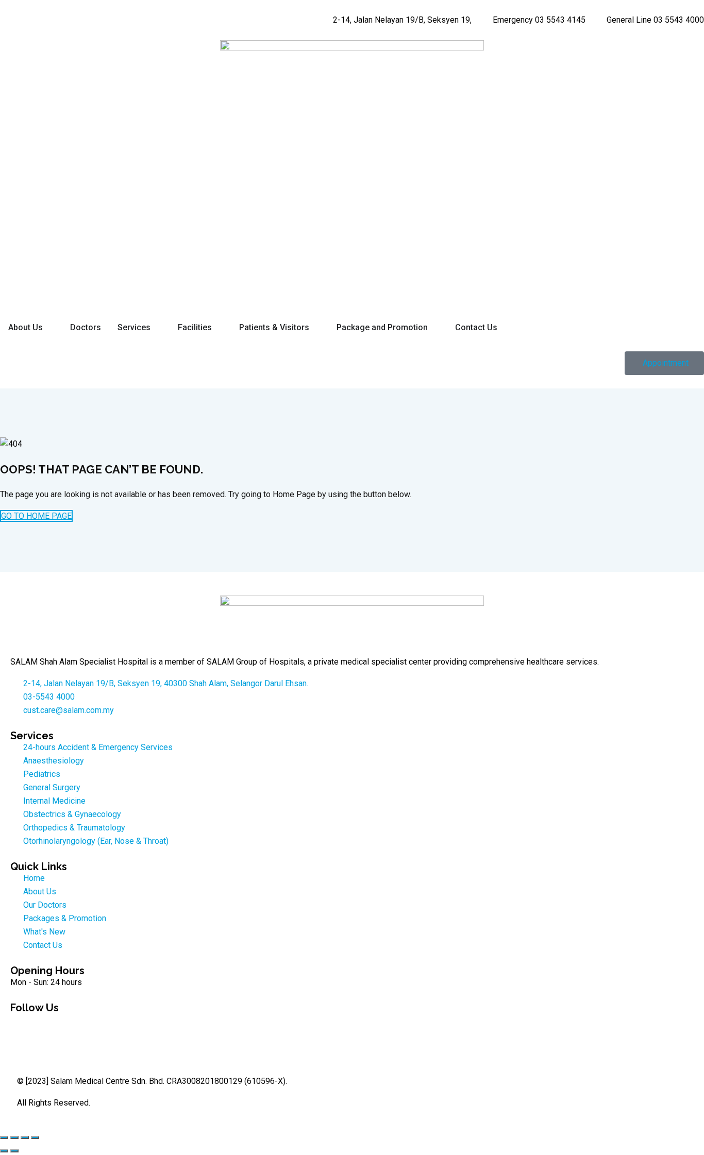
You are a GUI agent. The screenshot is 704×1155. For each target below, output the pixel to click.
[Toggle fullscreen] (14, 1137)
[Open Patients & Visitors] (316, 327)
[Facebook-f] (23, 1026)
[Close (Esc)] (35, 1137)
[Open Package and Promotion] (434, 327)
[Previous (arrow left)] (4, 1150)
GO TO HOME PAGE (36, 516)
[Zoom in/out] (4, 1137)
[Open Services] (157, 327)
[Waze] (134, 1026)
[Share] (25, 1137)
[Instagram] (51, 1026)
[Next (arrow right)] (14, 1150)
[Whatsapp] (79, 1026)
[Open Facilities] (218, 327)
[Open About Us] (49, 327)
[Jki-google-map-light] (107, 1026)
